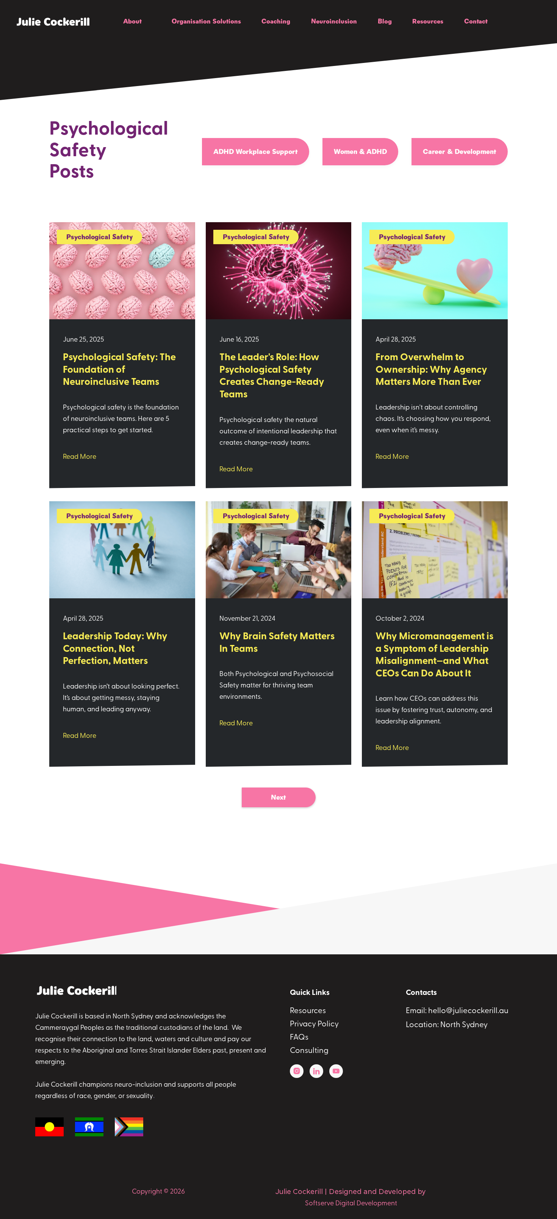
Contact (476, 21)
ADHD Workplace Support (255, 151)
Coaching (275, 21)
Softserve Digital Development (351, 1203)
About (132, 21)
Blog (385, 21)
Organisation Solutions (206, 21)
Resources (427, 21)
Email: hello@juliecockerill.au (457, 1011)
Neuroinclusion (334, 21)
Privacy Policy (314, 1024)
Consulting (309, 1051)
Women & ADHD (360, 151)
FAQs (299, 1038)
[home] (45, 21)
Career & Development (459, 151)
